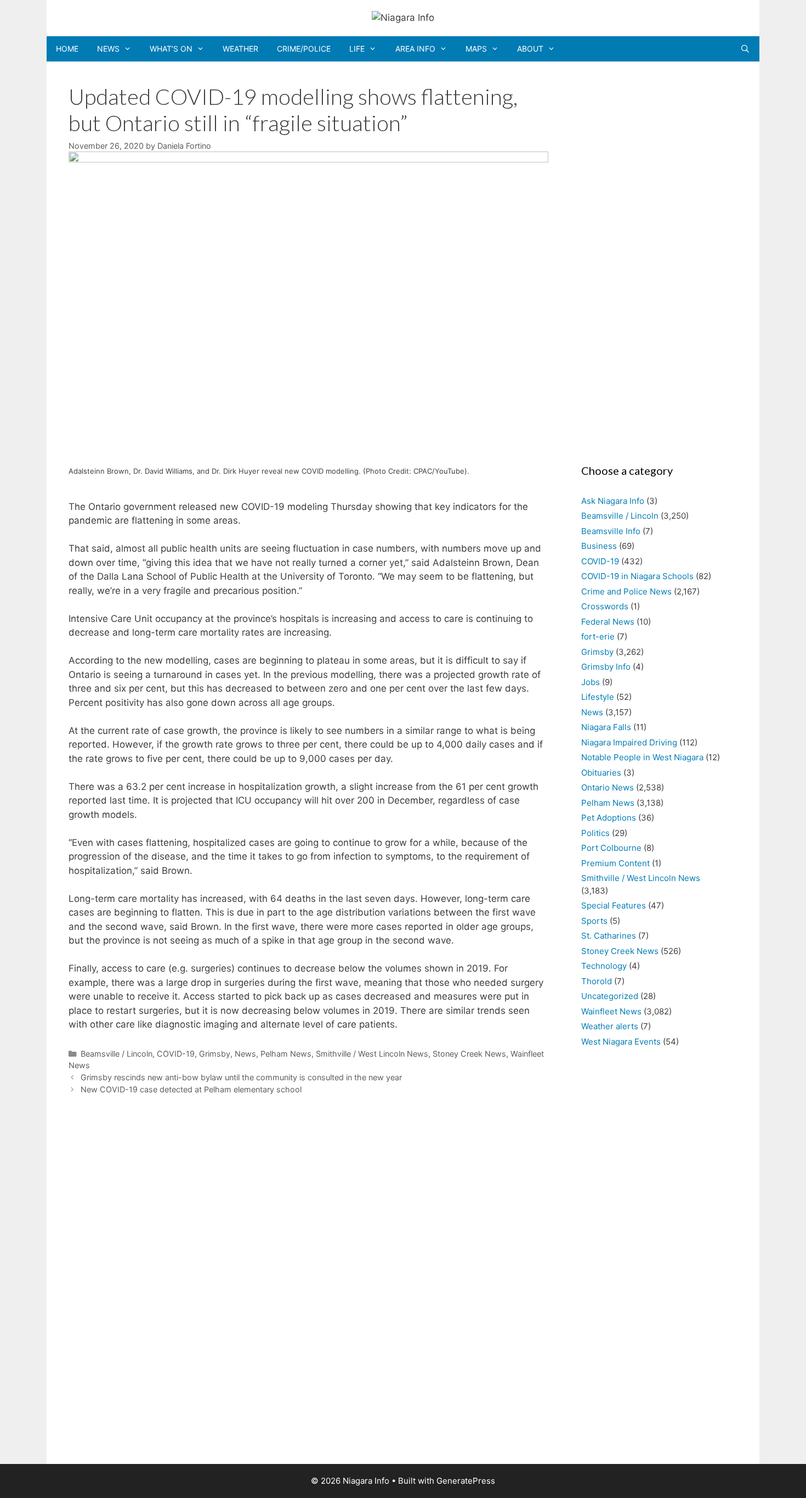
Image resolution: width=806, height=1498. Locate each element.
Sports (594, 921)
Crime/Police (304, 48)
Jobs (590, 682)
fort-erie (598, 636)
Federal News (607, 621)
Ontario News (607, 787)
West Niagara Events (621, 1041)
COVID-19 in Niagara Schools (637, 576)
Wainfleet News (611, 1011)
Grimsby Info (606, 666)
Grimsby (214, 1053)
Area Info (415, 48)
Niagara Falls (606, 727)
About (530, 48)
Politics (595, 833)
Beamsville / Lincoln (116, 1053)
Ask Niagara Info (612, 501)
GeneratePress (465, 1480)
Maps (476, 48)
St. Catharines (608, 935)
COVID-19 (176, 1053)
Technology (604, 966)
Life (357, 48)
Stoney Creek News (469, 1053)
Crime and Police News (626, 591)
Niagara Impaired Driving (629, 742)
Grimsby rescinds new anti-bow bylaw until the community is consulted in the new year (241, 1077)
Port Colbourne (611, 848)
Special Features (613, 905)
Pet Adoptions (608, 817)
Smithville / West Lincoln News (372, 1053)
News (108, 48)
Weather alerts (609, 1026)
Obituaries (601, 772)
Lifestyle (597, 697)
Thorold (596, 981)
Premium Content (615, 863)
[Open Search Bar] (745, 48)
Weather (240, 48)
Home (67, 48)
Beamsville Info (610, 531)
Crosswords (604, 606)
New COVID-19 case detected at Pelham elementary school (191, 1089)
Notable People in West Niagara (642, 757)
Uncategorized (609, 996)
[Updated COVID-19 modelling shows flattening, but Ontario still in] (308, 159)
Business (599, 546)
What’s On (171, 48)
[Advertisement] (653, 259)
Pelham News (285, 1053)
